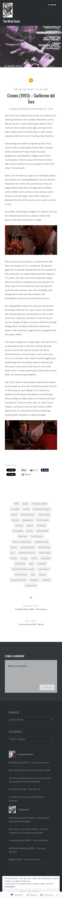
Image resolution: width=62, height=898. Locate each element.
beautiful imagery (42, 509)
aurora (26, 509)
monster (42, 563)
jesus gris (45, 558)
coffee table (44, 514)
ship (33, 574)
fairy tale (22, 536)
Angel (25, 503)
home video (44, 552)
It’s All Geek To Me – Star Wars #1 (25, 789)
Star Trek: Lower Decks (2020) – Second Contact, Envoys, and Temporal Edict (28, 831)
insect (34, 558)
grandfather (44, 547)
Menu (53, 5)
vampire (46, 580)
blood (14, 514)
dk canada (17, 531)
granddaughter (28, 547)
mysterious (43, 569)
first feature (37, 536)
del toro (19, 525)
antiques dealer (39, 503)
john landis (20, 563)
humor (14, 558)
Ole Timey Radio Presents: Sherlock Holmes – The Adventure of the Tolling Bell (30, 780)
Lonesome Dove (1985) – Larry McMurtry (29, 840)
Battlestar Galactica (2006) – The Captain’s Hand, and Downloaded (29, 819)
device (30, 525)
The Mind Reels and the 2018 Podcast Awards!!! (27, 799)
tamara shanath (18, 580)
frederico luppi (41, 542)
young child (31, 585)
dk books (41, 525)
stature (42, 574)
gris (12, 552)
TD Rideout (24, 109)
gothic (14, 547)
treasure (34, 580)
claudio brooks (27, 514)
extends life (42, 531)
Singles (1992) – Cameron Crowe (24, 859)
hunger (24, 558)
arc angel (15, 509)
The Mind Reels (11, 21)
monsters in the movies (23, 569)
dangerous (28, 520)
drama (30, 531)
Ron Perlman (21, 574)
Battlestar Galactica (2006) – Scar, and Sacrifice (27, 850)
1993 (16, 503)
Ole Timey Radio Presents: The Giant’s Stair (29, 770)
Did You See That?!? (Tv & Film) (31, 89)
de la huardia (43, 520)
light (31, 563)
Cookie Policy (10, 886)
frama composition (22, 542)
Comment (47, 687)
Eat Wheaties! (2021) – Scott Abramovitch (29, 762)
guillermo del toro (27, 552)
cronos (15, 520)
